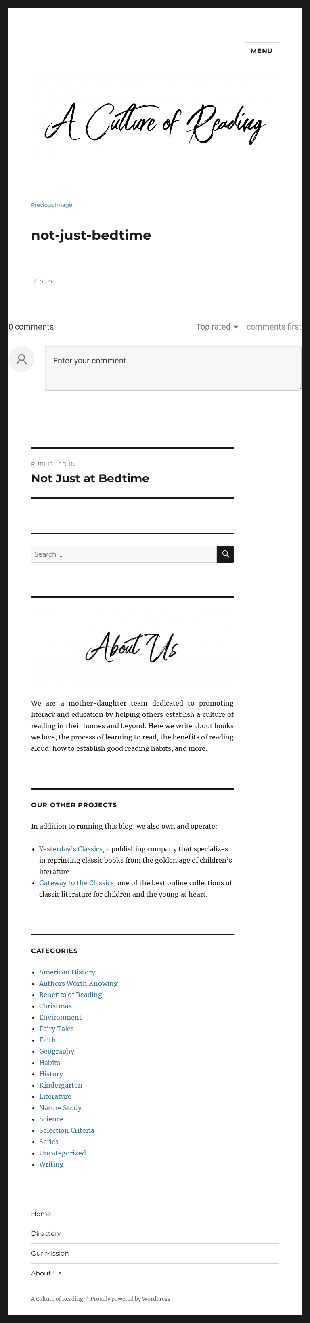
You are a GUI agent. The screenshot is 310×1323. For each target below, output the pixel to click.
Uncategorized (62, 1153)
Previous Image (51, 205)
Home (41, 1214)
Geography (56, 1051)
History (51, 1074)
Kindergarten (60, 1085)
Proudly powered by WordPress (130, 1299)
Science (51, 1119)
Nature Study (60, 1108)
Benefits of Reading (70, 995)
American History (67, 972)
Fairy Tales (56, 1029)
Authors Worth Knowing (78, 983)
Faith (47, 1040)
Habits (49, 1062)
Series (49, 1142)
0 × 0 (46, 281)
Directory (46, 1233)
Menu (262, 51)
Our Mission (50, 1253)
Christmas (55, 1006)
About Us (46, 1273)
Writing (51, 1164)
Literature (55, 1096)
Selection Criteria (66, 1130)
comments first (274, 327)
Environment (60, 1017)
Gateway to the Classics (76, 883)
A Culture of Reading (57, 1299)
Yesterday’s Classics (71, 849)
